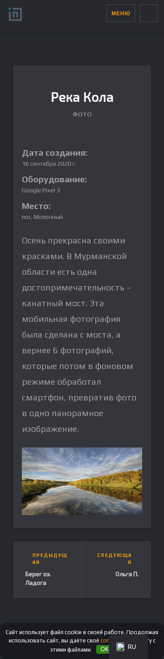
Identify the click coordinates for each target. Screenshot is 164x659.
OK (105, 649)
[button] (100, 13)
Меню (121, 13)
